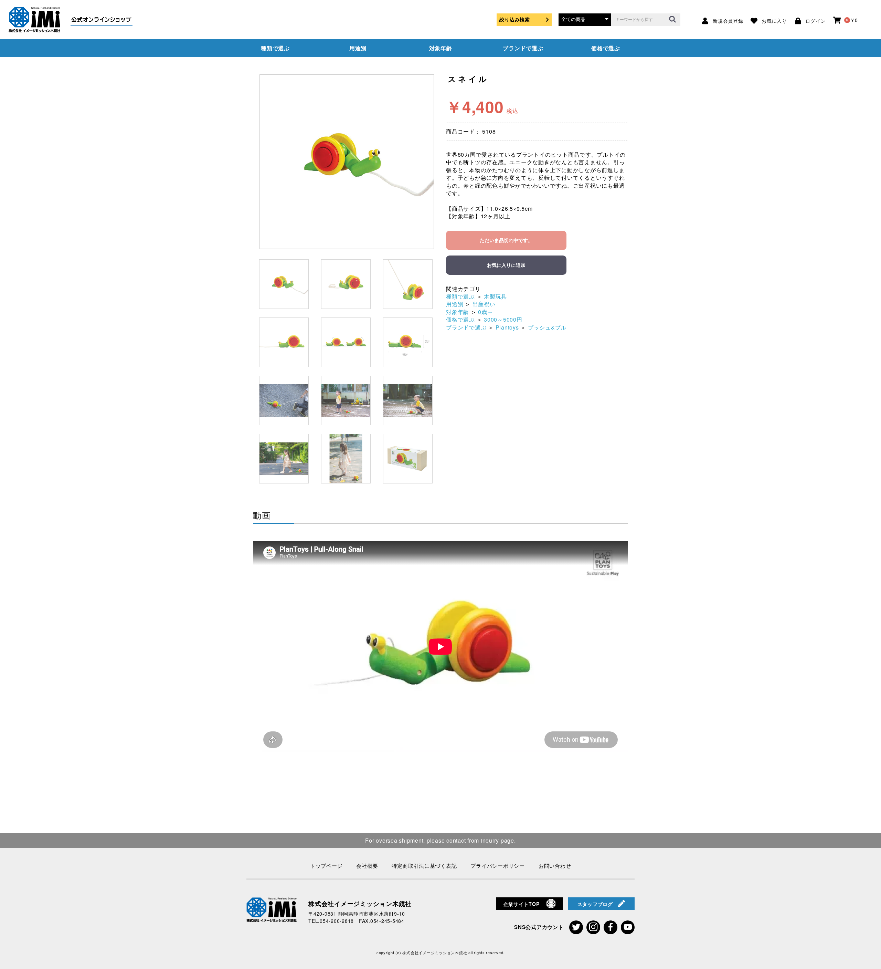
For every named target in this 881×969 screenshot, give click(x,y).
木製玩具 (495, 296)
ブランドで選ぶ (523, 48)
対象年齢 (440, 48)
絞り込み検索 (514, 19)
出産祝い (484, 304)
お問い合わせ (555, 865)
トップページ (326, 865)
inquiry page (497, 840)
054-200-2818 (337, 920)
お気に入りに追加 (506, 265)
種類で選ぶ (275, 48)
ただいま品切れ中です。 (506, 240)
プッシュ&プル (547, 327)
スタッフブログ (595, 903)
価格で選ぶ (605, 48)
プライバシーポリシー (497, 865)
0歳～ (485, 312)
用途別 (358, 48)
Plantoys (507, 327)
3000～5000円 (503, 319)
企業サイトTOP (521, 903)
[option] (347, 162)
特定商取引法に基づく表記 (424, 865)
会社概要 (367, 865)
